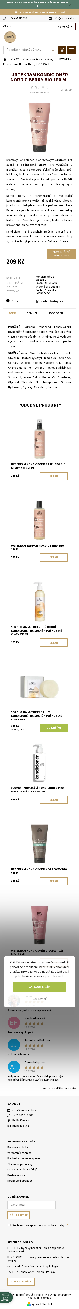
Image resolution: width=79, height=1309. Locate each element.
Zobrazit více (21, 1281)
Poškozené (43, 293)
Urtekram (66, 90)
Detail (53, 476)
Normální (50, 290)
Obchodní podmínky (20, 1164)
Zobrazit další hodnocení (58, 1088)
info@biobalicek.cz (65, 18)
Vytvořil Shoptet (42, 1304)
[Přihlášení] (62, 50)
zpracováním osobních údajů (48, 1225)
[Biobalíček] (39, 37)
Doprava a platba (18, 1147)
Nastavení (39, 999)
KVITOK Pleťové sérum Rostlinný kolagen (33, 1267)
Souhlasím (42, 987)
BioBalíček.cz (20, 1120)
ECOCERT (41, 283)
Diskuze (32, 313)
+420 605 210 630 (17, 18)
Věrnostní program (19, 1153)
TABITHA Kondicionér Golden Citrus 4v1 (32, 1272)
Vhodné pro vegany (48, 287)
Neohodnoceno (39, 92)
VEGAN (53, 283)
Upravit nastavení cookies (50, 1296)
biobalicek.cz (20, 1126)
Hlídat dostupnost (52, 301)
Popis (12, 313)
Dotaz (16, 301)
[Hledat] (53, 50)
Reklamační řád (17, 1175)
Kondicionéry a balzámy (45, 278)
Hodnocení (56, 313)
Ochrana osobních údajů (22, 1170)
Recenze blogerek (20, 1242)
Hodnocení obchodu (20, 1181)
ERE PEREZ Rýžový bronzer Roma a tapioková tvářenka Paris (35, 1250)
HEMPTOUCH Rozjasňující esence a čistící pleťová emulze (38, 1259)
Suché (39, 290)
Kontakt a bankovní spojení (24, 1158)
